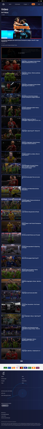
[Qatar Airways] (37, 368)
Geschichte (24, 380)
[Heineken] (5, 368)
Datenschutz (3, 412)
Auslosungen (3, 378)
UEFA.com (3, 393)
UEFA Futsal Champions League (3, 4)
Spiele (2, 376)
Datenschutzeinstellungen (5, 417)
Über (23, 383)
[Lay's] (13, 368)
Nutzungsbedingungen (5, 414)
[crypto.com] (25, 368)
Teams (23, 378)
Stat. (23, 376)
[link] (10, 4)
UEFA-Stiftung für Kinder (6, 395)
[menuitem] (10, 4)
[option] (21, 53)
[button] (26, 4)
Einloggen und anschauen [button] (22, 27)
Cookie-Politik (3, 416)
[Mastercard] (21, 368)
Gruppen (3, 380)
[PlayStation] (9, 368)
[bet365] (29, 368)
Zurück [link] (4, 14)
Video (2, 383)
